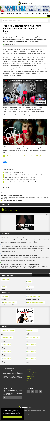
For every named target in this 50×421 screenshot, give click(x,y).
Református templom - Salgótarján (8, 304)
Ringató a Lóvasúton (5, 347)
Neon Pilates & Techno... (31, 340)
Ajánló (3, 13)
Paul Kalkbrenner (14, 156)
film (41, 156)
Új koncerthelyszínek (6, 292)
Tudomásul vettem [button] (13, 416)
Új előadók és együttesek (7, 275)
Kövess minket (4, 271)
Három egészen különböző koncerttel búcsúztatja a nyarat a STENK (20, 177)
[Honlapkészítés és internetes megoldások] (25, 415)
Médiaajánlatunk (30, 371)
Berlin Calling (36, 156)
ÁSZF (28, 380)
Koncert (28, 374)
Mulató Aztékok (4, 282)
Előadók (18, 13)
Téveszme (28, 283)
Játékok (38, 13)
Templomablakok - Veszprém (7, 333)
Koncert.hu (35, 274)
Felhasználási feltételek (31, 382)
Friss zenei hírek (5, 233)
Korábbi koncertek (30, 376)
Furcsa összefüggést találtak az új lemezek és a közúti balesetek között (21, 179)
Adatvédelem (29, 378)
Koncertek (10, 13)
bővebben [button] (18, 413)
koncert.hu (15, 33)
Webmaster (29, 384)
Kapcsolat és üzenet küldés (38, 412)
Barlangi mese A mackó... (31, 333)
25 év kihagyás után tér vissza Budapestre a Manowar (14, 237)
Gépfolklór (3, 289)
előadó (31, 374)
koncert (22, 156)
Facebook (46, 13)
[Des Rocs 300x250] (25, 323)
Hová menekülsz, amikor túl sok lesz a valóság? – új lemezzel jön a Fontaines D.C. (23, 181)
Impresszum (29, 369)
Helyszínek (26, 13)
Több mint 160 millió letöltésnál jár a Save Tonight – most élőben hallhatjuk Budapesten (23, 246)
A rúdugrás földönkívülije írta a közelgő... (13, 200)
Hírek (32, 13)
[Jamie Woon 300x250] (25, 230)
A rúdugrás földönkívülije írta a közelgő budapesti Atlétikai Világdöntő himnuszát (23, 174)
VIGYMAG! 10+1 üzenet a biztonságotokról (14, 172)
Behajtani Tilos (29, 289)
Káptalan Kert (4, 299)
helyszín (34, 374)
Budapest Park (28, 156)
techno (7, 156)
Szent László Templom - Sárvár (32, 299)
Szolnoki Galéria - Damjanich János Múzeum (35, 304)
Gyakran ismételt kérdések (32, 372)
